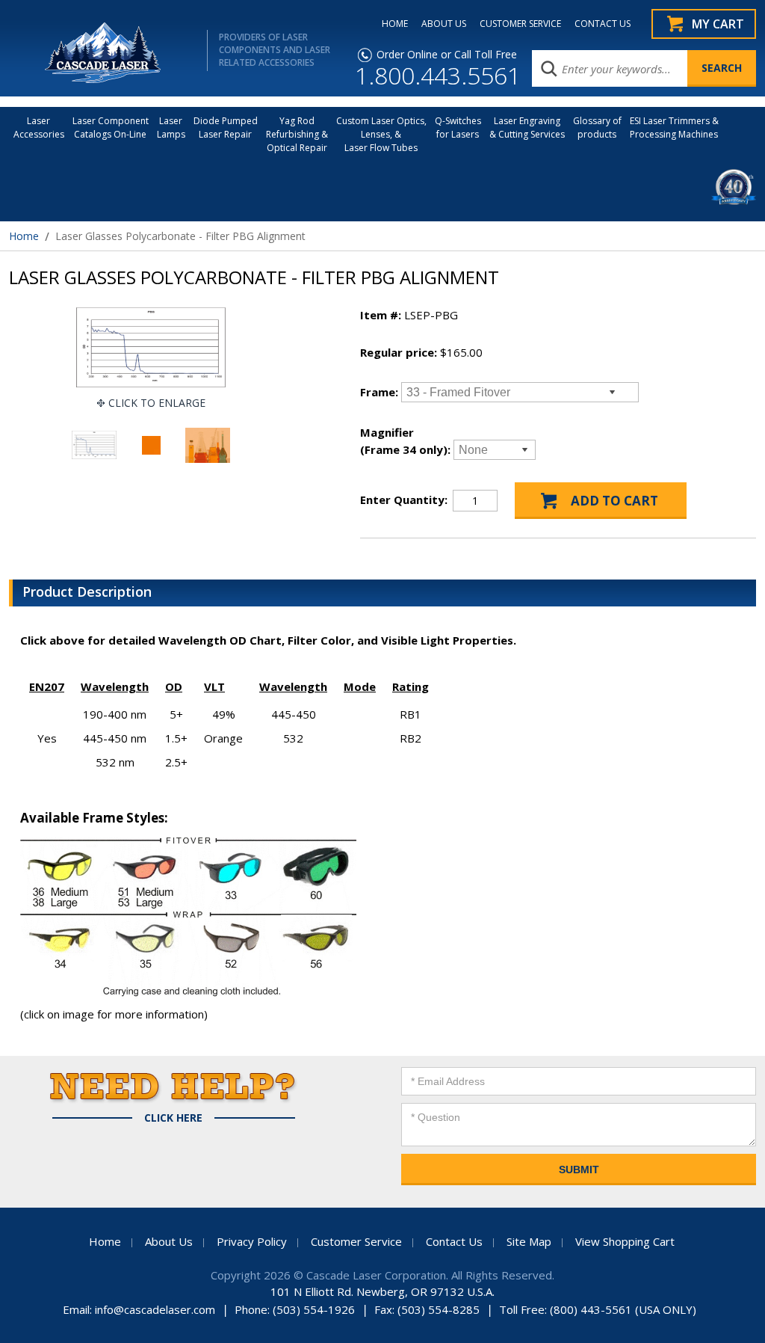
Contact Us (454, 1241)
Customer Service (356, 1241)
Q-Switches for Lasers (458, 127)
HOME (395, 23)
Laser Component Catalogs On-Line (110, 127)
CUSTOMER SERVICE (520, 23)
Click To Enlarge (156, 403)
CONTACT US (602, 23)
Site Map (529, 1241)
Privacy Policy (252, 1241)
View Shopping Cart (625, 1241)
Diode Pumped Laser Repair (225, 127)
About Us (169, 1241)
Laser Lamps (171, 127)
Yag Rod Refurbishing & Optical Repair (297, 134)
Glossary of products (597, 127)
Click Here (173, 1118)
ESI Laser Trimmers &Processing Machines (674, 127)
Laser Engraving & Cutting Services (527, 127)
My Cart (718, 24)
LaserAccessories (38, 127)
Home (24, 236)
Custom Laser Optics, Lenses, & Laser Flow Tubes (381, 134)
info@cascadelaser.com (155, 1309)
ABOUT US (443, 23)
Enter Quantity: (403, 499)
